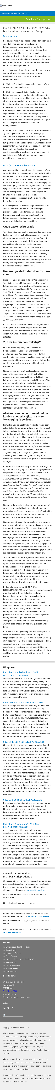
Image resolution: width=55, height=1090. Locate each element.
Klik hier (38, 1078)
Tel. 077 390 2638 (10, 991)
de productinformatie (12, 932)
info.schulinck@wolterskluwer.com (16, 997)
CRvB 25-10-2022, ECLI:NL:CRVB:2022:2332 (23, 702)
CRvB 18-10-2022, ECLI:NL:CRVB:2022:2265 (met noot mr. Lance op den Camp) (26, 30)
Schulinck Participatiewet (38, 916)
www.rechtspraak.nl (35, 890)
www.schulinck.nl (9, 994)
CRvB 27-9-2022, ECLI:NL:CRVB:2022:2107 (23, 800)
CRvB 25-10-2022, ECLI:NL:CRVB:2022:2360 (24, 742)
